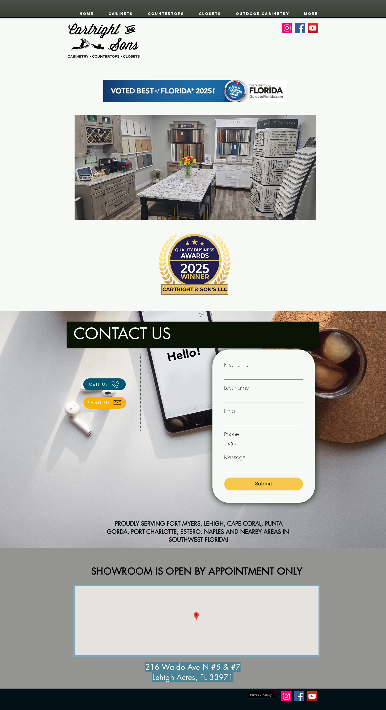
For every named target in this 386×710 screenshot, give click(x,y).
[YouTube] (313, 28)
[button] (195, 167)
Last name (236, 388)
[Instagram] (287, 28)
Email (230, 411)
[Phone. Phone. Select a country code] (232, 444)
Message (235, 457)
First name (236, 365)
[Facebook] (300, 28)
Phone (231, 434)
